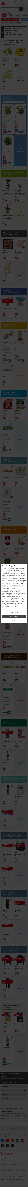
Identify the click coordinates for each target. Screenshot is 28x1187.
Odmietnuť (14, 620)
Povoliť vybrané (14, 612)
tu (18, 606)
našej (5, 568)
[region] (14, 593)
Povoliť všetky (14, 616)
